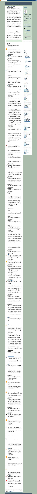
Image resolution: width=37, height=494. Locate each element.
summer (25, 141)
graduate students (26, 120)
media (25, 126)
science (25, 137)
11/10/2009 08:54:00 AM (10, 264)
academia (25, 88)
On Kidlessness (26, 73)
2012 (25, 51)
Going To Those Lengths (27, 57)
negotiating (25, 129)
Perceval (9, 55)
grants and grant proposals (27, 121)
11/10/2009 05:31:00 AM (10, 147)
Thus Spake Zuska (27, 35)
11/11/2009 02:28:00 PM (10, 478)
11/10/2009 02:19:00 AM (10, 96)
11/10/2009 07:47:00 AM (10, 205)
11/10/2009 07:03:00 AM (10, 176)
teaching (25, 143)
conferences (25, 106)
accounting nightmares (26, 91)
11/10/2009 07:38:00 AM (10, 191)
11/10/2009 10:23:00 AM (10, 332)
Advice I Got (26, 65)
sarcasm (25, 136)
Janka (8, 85)
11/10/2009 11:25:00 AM (10, 379)
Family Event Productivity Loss (28, 60)
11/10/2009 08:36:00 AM (10, 249)
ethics (25, 112)
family (25, 115)
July (25, 78)
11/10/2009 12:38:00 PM (10, 397)
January (26, 83)
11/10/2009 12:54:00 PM (10, 412)
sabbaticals (25, 135)
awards (25, 96)
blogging (25, 98)
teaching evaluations (26, 144)
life (24, 125)
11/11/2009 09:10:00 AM (10, 454)
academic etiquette (26, 89)
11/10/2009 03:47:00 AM (10, 126)
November (26, 55)
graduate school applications (27, 119)
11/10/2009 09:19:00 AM (10, 294)
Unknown (9, 448)
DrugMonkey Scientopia (27, 30)
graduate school (26, 118)
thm (8, 317)
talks (24, 142)
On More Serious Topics (27, 67)
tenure (25, 145)
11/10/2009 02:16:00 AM (10, 84)
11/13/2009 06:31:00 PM (10, 486)
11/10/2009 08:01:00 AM (10, 215)
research (25, 133)
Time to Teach (26, 71)
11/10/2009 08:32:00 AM (10, 231)
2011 (25, 52)
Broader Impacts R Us (27, 56)
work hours (25, 151)
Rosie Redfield (9, 475)
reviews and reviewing (26, 134)
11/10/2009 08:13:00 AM (10, 219)
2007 (25, 85)
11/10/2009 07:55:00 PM (10, 424)
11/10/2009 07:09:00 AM (10, 187)
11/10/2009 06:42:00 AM (10, 163)
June (25, 79)
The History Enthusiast (10, 280)
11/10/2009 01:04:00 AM (10, 54)
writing (25, 153)
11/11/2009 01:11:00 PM (10, 474)
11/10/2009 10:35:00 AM (10, 350)
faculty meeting (25, 113)
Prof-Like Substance (27, 33)
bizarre (25, 97)
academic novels (26, 90)
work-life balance (26, 152)
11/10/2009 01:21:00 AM (10, 58)
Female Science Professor (11, 356)
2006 (25, 86)
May (25, 80)
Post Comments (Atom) (11, 491)
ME (8, 254)
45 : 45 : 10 (26, 72)
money (25, 128)
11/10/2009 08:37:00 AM (10, 253)
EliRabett (9, 413)
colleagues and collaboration (27, 104)
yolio (8, 364)
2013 (25, 50)
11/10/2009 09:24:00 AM (10, 303)
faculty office (25, 114)
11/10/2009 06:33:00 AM (10, 154)
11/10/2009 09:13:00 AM (10, 279)
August (26, 77)
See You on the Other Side (27, 66)
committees (25, 105)
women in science (26, 150)
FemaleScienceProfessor (12, 3)
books (25, 99)
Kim (8, 324)
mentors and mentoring (26, 127)
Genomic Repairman (10, 164)
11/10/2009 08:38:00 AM (10, 259)
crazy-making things (26, 107)
